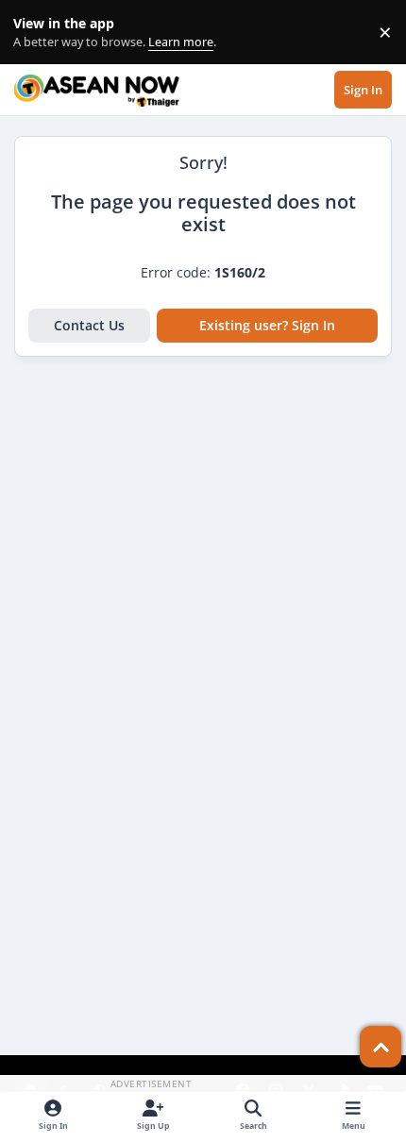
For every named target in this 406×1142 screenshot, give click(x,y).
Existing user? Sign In (267, 325)
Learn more (36, 33)
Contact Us (89, 325)
